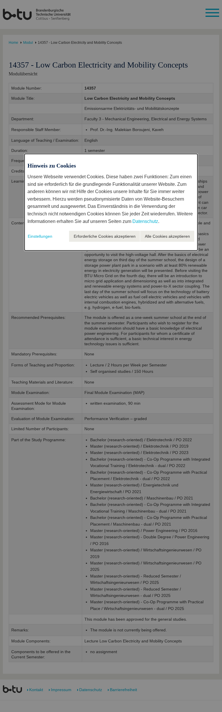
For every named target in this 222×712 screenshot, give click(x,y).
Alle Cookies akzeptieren (167, 236)
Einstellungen (40, 236)
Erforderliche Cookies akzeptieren (105, 236)
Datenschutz (145, 221)
